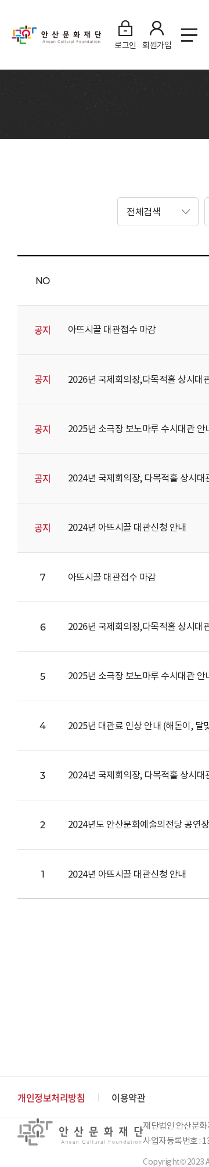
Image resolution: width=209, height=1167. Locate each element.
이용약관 (128, 1097)
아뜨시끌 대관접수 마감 (112, 329)
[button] (158, 211)
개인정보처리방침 (51, 1097)
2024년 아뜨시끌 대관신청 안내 (127, 527)
